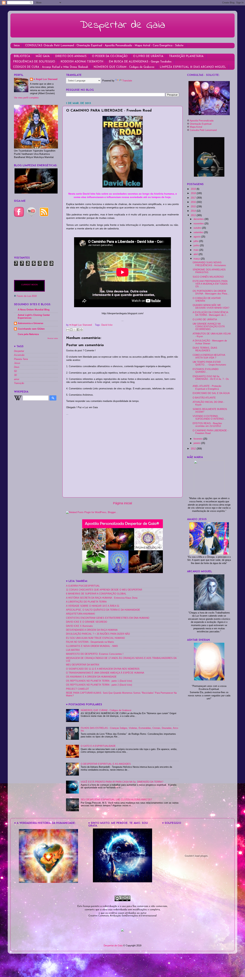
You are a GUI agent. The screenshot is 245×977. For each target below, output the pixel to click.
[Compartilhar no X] (74, 329)
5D (15, 371)
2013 (194, 215)
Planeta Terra (21, 359)
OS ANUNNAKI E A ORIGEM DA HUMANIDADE (91, 677)
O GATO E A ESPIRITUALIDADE (98, 746)
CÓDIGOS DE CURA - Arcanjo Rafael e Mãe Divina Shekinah (50, 67)
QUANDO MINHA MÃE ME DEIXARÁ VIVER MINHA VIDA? (211, 306)
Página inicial (122, 503)
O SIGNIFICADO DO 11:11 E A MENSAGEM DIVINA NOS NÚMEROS (103, 669)
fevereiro (198, 439)
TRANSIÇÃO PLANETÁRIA (186, 56)
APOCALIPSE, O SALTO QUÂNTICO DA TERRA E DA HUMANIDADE (103, 610)
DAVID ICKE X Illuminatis (79, 626)
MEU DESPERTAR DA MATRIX (82, 665)
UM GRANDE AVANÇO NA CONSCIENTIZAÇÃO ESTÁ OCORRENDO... (209, 327)
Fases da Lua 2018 (27, 296)
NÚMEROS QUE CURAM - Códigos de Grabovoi (124, 67)
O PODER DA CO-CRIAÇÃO (110, 56)
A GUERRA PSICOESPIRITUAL (83, 586)
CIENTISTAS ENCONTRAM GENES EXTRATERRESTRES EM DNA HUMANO (107, 618)
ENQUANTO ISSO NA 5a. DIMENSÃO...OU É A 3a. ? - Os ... (211, 379)
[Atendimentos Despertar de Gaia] (209, 114)
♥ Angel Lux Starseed (45, 79)
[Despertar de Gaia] (122, 881)
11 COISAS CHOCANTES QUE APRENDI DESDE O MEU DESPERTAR (104, 590)
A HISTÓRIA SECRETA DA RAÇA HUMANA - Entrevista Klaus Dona (101, 598)
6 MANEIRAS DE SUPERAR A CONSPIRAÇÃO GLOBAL (96, 594)
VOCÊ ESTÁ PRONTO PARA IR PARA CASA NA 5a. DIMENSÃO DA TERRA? (122, 782)
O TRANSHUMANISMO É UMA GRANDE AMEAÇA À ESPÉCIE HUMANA (105, 673)
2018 (194, 193)
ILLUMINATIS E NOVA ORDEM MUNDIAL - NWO (92, 646)
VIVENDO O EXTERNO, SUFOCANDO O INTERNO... (209, 417)
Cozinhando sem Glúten (31, 329)
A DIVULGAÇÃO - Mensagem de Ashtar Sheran (210, 342)
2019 (194, 189)
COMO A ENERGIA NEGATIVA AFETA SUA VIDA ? (209, 356)
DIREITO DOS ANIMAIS (70, 56)
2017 (194, 198)
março (197, 259)
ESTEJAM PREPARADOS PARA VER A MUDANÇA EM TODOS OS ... (210, 284)
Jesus (17, 363)
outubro (198, 228)
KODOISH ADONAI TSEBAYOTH (82, 61)
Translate (127, 80)
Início (17, 45)
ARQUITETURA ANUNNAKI (80, 614)
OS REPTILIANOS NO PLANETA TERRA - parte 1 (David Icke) (99, 681)
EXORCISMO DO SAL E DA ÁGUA (211, 393)
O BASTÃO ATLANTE (204, 398)
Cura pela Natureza (28, 334)
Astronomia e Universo (30, 323)
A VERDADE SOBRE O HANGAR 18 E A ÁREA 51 (92, 606)
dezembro (199, 219)
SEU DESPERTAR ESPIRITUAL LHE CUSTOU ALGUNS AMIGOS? (116, 799)
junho (197, 245)
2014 (194, 211)
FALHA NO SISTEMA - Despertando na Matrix (90, 642)
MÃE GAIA (43, 56)
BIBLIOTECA (22, 56)
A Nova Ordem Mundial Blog (34, 309)
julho (196, 241)
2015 (194, 206)
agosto (197, 236)
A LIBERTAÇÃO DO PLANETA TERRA (86, 602)
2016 (194, 202)
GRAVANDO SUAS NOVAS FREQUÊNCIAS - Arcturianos (209, 263)
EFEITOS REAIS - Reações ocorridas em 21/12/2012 (207, 424)
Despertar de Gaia (122, 25)
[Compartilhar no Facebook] (78, 329)
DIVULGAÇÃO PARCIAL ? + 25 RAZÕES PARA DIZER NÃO (98, 634)
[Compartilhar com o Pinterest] (81, 329)
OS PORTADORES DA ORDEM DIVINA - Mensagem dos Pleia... (211, 292)
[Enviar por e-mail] (68, 329)
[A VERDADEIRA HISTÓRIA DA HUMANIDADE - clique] (48, 882)
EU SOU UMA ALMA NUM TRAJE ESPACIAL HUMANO (95, 638)
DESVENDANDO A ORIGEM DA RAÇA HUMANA (92, 630)
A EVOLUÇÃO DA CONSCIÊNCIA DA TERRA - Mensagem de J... (210, 313)
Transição (19, 383)
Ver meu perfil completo (26, 97)
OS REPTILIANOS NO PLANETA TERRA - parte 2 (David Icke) (99, 685)
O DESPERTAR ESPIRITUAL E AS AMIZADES (106, 764)
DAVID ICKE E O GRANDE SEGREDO (86, 622)
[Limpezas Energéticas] (36, 193)
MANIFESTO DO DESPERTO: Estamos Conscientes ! (94, 654)
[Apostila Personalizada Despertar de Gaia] (122, 572)
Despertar (19, 351)
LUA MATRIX (73, 650)
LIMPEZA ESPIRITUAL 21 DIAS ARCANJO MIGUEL (193, 67)
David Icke (106, 325)
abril (196, 254)
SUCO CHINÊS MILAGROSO (208, 277)
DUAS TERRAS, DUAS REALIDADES (205, 349)
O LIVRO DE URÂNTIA (148, 56)
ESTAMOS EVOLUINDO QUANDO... (205, 370)
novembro (199, 223)
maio (196, 250)
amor (16, 379)
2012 (194, 448)
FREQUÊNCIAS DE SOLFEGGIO (34, 61)
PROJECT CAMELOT (77, 689)
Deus (16, 367)
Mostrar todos (53, 338)
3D (15, 375)
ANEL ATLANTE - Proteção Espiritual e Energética (207, 387)
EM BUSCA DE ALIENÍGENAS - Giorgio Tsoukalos (140, 61)
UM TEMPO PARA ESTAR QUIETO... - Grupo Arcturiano (209, 363)
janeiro (197, 443)
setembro (199, 232)
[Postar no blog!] (71, 329)
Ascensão (19, 355)
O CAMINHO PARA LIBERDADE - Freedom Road (210, 432)
